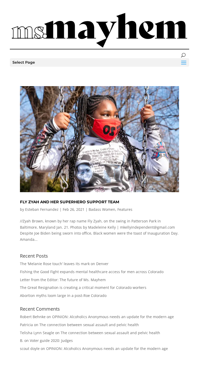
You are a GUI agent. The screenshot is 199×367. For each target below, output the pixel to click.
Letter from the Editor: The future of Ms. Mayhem (63, 279)
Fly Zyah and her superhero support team (69, 201)
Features (124, 209)
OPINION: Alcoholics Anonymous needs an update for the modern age (113, 316)
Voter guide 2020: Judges (51, 340)
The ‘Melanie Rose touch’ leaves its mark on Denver (64, 263)
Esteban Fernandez (42, 209)
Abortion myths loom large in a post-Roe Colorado (63, 295)
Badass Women (102, 209)
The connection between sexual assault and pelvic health (89, 324)
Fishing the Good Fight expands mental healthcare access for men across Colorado (92, 271)
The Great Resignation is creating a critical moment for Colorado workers (83, 287)
